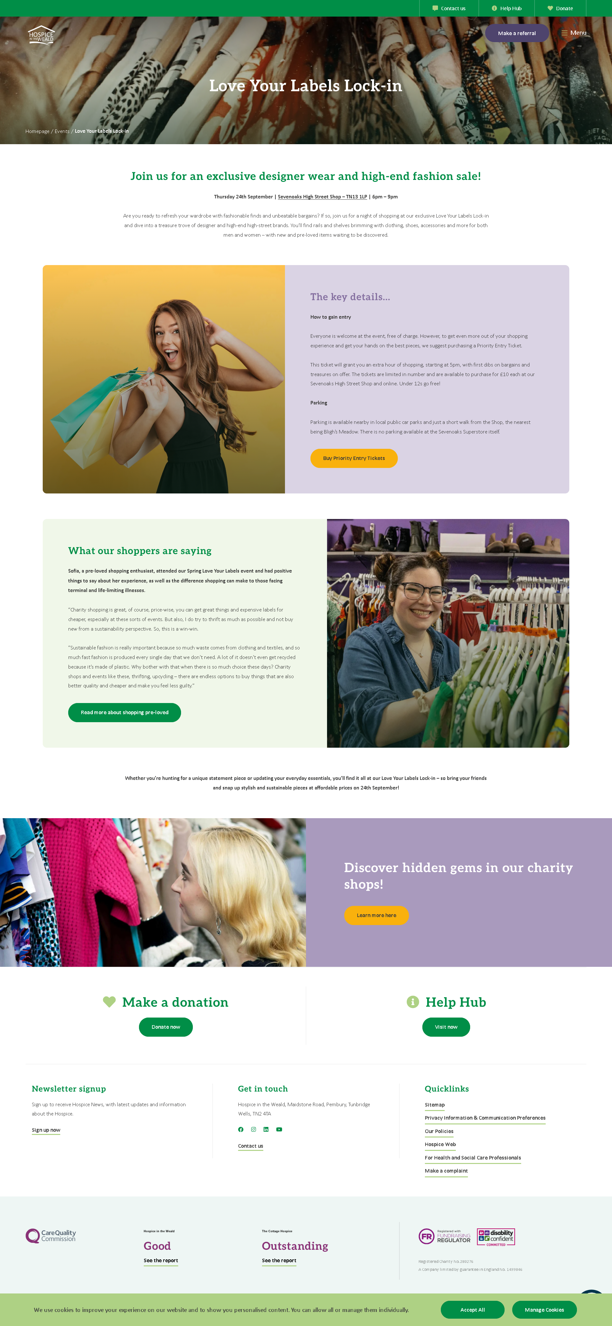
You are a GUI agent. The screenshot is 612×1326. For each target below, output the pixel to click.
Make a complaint (446, 1170)
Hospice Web (440, 1144)
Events (62, 131)
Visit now (446, 1027)
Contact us (453, 8)
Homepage (37, 131)
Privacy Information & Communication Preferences (485, 1118)
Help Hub (510, 8)
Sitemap (435, 1104)
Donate (564, 8)
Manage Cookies (544, 1310)
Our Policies (439, 1131)
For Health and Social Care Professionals (473, 1157)
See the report (161, 1260)
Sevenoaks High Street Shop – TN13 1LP (322, 196)
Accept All (473, 1310)
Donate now (166, 1027)
